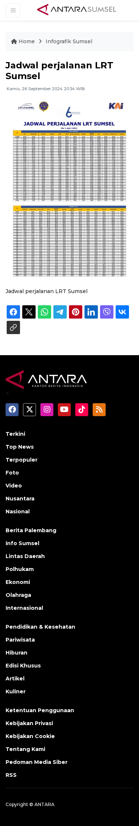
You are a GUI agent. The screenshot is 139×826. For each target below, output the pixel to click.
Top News (20, 446)
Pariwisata (20, 639)
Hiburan (16, 652)
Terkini (15, 434)
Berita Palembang (31, 530)
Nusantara (20, 498)
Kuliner (16, 691)
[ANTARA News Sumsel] (77, 10)
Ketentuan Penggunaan (40, 710)
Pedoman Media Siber (36, 762)
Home (26, 41)
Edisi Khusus (23, 665)
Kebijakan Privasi (29, 723)
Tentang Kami (25, 749)
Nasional (18, 511)
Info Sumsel (22, 543)
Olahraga (18, 595)
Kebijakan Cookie (30, 736)
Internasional (24, 608)
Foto (12, 472)
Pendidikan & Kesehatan (40, 626)
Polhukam (20, 569)
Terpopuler (21, 459)
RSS (11, 775)
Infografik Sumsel (69, 41)
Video (14, 485)
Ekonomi (18, 582)
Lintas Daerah (25, 556)
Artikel (15, 678)
